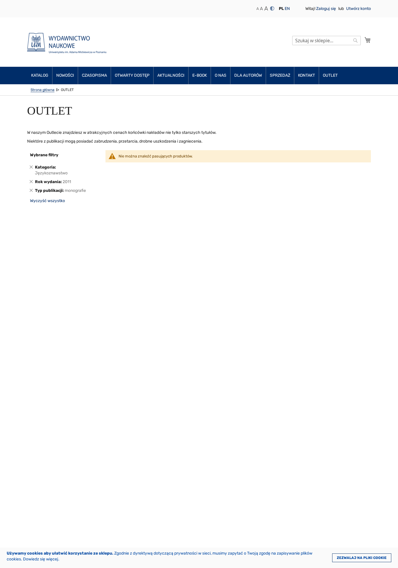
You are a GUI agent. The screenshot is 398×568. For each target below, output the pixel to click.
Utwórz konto (358, 8)
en (287, 8)
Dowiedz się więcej (40, 559)
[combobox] (326, 40)
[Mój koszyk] (367, 40)
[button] (281, 9)
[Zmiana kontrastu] (272, 8)
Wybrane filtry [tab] (44, 154)
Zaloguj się (326, 8)
